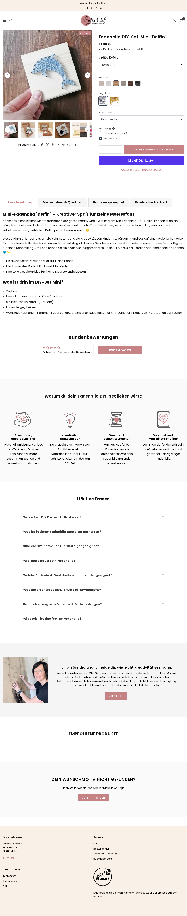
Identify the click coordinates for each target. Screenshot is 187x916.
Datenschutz (10, 881)
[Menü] (4, 20)
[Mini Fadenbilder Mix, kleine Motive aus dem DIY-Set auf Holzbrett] (45, 130)
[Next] (87, 75)
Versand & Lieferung (106, 853)
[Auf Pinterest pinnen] (52, 144)
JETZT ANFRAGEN (93, 797)
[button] (181, 20)
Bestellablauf (101, 848)
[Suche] (11, 20)
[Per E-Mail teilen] (74, 144)
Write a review (120, 350)
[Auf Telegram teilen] (63, 144)
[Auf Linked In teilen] (58, 144)
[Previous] (7, 75)
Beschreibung (19, 202)
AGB (5, 886)
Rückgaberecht (103, 858)
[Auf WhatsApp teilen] (68, 144)
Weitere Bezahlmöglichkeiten (141, 170)
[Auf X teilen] (47, 144)
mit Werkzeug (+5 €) (115, 133)
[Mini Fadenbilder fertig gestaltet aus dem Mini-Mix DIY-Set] (28, 130)
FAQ (96, 843)
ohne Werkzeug (112, 138)
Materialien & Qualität (63, 202)
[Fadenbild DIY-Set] (11, 130)
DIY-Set (85, 33)
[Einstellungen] (174, 20)
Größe (110, 58)
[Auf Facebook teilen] (42, 144)
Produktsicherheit (151, 202)
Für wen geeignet (108, 202)
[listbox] (141, 119)
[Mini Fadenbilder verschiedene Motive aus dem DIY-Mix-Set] (62, 130)
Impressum (9, 876)
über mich (116, 696)
